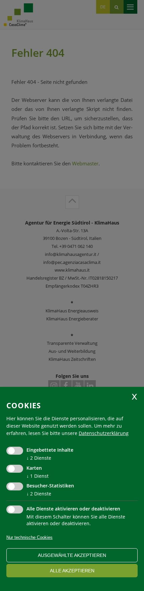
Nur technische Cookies (29, 537)
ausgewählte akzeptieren (72, 555)
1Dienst (37, 476)
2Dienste (38, 458)
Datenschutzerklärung (104, 433)
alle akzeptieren (72, 570)
